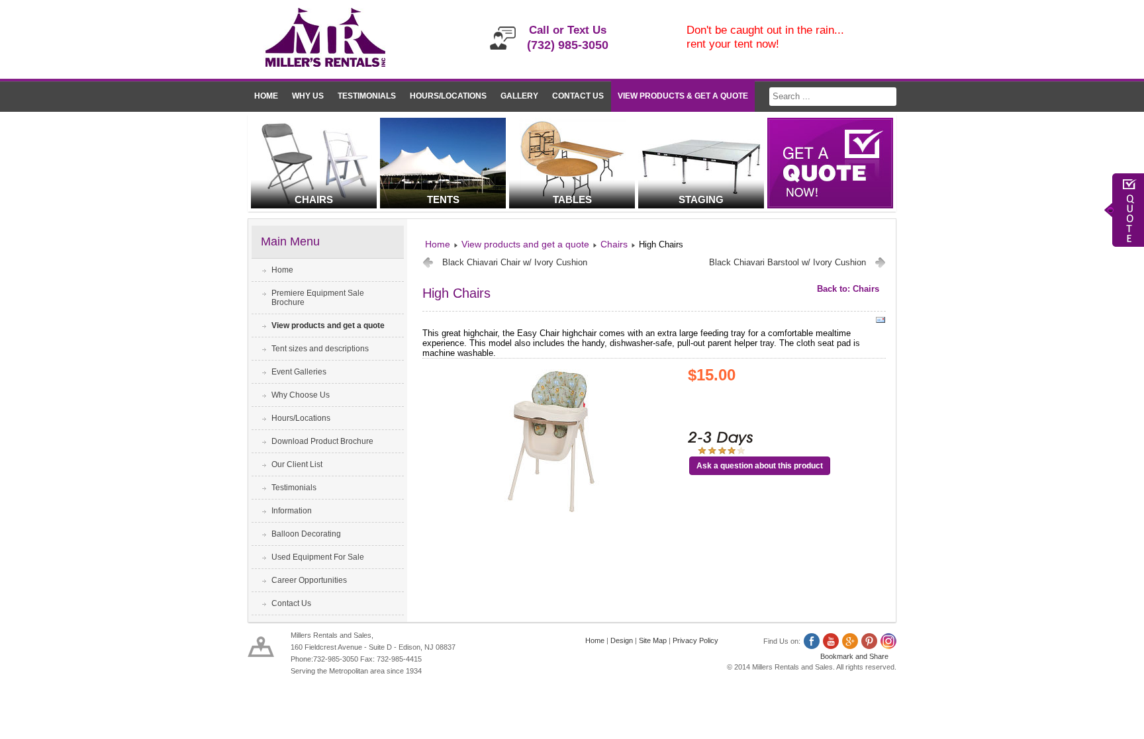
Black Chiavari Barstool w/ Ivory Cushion (787, 262)
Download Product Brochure (322, 441)
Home (266, 96)
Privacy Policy (695, 640)
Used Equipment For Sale (317, 557)
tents (443, 199)
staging (701, 199)
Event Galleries (298, 371)
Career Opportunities (309, 580)
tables (572, 199)
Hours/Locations (448, 96)
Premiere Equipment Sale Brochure (317, 297)
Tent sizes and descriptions (320, 348)
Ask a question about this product (759, 465)
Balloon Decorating (306, 534)
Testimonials (367, 96)
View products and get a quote (328, 325)
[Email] (880, 322)
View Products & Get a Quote (683, 96)
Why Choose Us (300, 395)
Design (621, 640)
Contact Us (578, 96)
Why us (308, 96)
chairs (314, 199)
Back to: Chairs (848, 289)
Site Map (653, 640)
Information (291, 510)
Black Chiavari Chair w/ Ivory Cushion (514, 262)
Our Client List (296, 464)
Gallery (519, 96)
